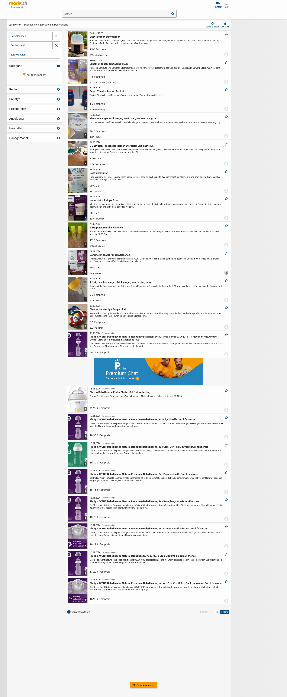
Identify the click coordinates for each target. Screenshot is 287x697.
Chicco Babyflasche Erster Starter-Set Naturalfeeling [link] (120, 392)
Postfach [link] (218, 7)
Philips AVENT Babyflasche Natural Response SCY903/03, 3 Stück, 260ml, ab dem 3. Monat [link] (143, 555)
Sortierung (225, 27)
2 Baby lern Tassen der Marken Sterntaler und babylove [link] (122, 145)
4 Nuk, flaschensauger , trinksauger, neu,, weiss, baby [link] (120, 282)
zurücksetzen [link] (18, 54)
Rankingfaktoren (80, 611)
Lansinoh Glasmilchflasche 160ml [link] (109, 63)
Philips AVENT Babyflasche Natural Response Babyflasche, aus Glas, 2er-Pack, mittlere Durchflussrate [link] (149, 446)
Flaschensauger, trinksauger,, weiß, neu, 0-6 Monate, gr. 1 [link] (123, 118)
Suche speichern (212, 27)
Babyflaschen (18, 35)
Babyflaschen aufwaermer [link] (105, 36)
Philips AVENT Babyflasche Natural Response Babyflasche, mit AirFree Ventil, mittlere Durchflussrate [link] (148, 528)
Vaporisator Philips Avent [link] (104, 200)
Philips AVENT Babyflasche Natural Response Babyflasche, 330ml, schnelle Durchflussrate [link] (142, 419)
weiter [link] (224, 612)
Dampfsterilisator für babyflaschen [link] (110, 254)
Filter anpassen (145, 685)
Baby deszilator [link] (99, 172)
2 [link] (217, 612)
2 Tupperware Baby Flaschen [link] (106, 227)
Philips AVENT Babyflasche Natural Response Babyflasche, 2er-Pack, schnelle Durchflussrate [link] (144, 474)
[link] (18, 3)
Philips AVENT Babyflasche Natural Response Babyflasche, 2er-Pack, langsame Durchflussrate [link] (144, 501)
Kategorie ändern (36, 74)
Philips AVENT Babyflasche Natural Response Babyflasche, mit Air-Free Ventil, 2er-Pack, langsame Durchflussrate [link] (156, 583)
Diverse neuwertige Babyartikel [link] (108, 309)
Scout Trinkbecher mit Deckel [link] (107, 91)
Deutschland (18, 45)
